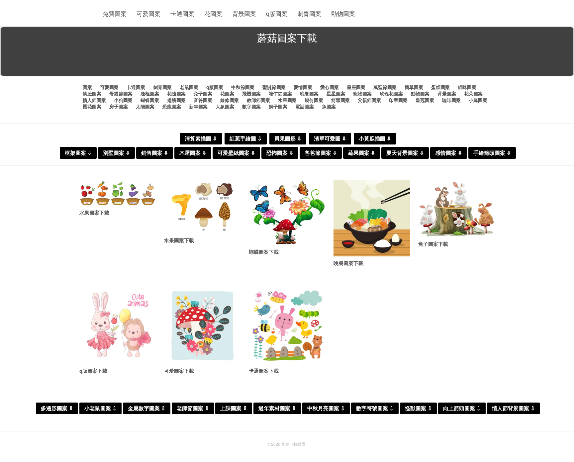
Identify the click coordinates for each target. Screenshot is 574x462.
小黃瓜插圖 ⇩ (375, 138)
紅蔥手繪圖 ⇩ (246, 138)
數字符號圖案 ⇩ (375, 408)
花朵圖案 (473, 93)
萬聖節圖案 (385, 87)
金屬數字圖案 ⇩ (146, 408)
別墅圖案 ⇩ (116, 153)
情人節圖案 (94, 100)
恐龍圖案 (171, 106)
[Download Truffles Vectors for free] (202, 207)
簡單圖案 (414, 87)
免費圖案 (115, 13)
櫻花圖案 (92, 106)
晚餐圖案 (309, 93)
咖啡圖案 (451, 100)
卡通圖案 (182, 13)
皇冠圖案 (425, 100)
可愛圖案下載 (179, 370)
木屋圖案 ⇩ (192, 153)
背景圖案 (244, 13)
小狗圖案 (123, 100)
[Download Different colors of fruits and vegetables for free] (117, 193)
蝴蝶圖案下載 (264, 251)
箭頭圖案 (340, 100)
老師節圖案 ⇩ (193, 408)
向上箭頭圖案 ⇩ (462, 408)
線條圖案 (229, 100)
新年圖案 (198, 106)
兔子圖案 (203, 93)
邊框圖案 (150, 93)
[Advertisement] (287, 61)
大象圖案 (225, 106)
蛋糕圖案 (440, 87)
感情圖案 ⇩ (448, 153)
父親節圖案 (369, 100)
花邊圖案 (176, 93)
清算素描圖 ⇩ (201, 138)
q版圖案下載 (93, 370)
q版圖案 (276, 13)
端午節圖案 (280, 93)
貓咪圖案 (467, 87)
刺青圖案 (309, 13)
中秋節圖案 (242, 87)
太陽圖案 (145, 106)
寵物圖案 (362, 93)
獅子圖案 (278, 106)
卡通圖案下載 (264, 370)
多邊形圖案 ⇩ (57, 408)
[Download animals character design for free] (287, 326)
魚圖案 (329, 106)
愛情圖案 (303, 87)
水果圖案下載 (94, 212)
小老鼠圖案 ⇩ (100, 408)
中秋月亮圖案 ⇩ (326, 408)
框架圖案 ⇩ (78, 153)
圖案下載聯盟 (293, 444)
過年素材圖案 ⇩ (277, 408)
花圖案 (213, 13)
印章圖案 (398, 100)
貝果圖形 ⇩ (287, 138)
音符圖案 (203, 100)
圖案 (87, 87)
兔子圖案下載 (433, 243)
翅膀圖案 (176, 100)
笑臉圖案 (92, 93)
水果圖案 (287, 100)
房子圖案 (118, 106)
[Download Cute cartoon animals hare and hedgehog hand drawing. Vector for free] (117, 326)
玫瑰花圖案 (391, 93)
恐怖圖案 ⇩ (279, 153)
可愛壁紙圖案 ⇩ (236, 153)
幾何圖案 (314, 100)
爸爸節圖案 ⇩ (321, 153)
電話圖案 (304, 106)
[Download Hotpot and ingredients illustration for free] (372, 218)
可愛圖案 (148, 13)
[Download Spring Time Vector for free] (202, 326)
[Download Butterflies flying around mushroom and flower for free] (287, 212)
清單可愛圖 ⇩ (330, 138)
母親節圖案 (121, 93)
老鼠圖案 (189, 87)
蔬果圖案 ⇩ (361, 153)
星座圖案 (356, 87)
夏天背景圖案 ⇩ (405, 153)
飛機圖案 (251, 93)
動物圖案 (343, 13)
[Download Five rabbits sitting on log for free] (456, 208)
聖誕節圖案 (274, 87)
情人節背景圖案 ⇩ (513, 408)
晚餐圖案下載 (348, 263)
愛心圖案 (329, 87)
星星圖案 (336, 93)
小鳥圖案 (478, 100)
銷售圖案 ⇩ (154, 153)
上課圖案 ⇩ (233, 408)
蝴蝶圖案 (150, 100)
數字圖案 (251, 106)
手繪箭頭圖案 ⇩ (492, 153)
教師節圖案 (258, 100)
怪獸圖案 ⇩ (418, 408)
